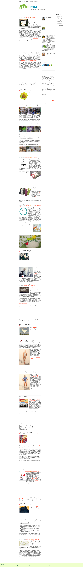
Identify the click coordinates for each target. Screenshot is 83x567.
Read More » (48, 42)
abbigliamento (44, 74)
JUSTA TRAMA (38, 357)
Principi (20, 11)
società (44, 89)
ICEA (29, 405)
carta (54, 78)
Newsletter (36, 1)
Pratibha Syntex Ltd (25, 498)
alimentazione (50, 76)
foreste (52, 82)
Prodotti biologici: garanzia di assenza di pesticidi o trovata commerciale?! (50, 36)
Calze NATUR (22, 538)
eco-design (48, 81)
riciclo (48, 86)
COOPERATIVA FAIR (23, 370)
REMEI (32, 358)
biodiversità (49, 78)
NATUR (33, 540)
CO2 (45, 79)
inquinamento (51, 83)
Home (20, 1)
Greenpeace (23, 60)
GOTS (39, 192)
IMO (35, 196)
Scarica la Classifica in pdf (23, 303)
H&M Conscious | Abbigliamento (25, 250)
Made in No (34, 327)
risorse (53, 86)
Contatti (31, 1)
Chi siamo (27, 1)
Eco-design (33, 17)
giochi (43, 83)
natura (49, 84)
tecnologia (49, 89)
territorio (53, 89)
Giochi (31, 205)
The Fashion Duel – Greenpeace (25, 284)
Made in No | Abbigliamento (24, 324)
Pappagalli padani (50, 44)
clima (43, 79)
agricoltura (44, 75)
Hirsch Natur (33, 158)
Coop (36, 477)
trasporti (44, 90)
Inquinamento (34, 285)
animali (48, 77)
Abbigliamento (32, 251)
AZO (39, 445)
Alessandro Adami (27, 17)
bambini (53, 77)
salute (53, 88)
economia (44, 82)
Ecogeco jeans (22, 503)
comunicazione (50, 79)
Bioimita (23, 1)
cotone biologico (35, 38)
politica (49, 85)
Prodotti (28, 11)
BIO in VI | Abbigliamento (24, 396)
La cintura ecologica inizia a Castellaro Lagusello (50, 17)
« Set (45, 103)
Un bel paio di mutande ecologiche (26, 16)
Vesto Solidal (36, 480)
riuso (51, 88)
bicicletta (44, 78)
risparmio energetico (45, 88)
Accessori (32, 157)
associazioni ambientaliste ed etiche (33, 60)
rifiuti (50, 87)
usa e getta (47, 90)
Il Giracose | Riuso (22, 89)
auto (51, 77)
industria (45, 83)
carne (52, 78)
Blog (24, 11)
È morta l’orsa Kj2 (48, 27)
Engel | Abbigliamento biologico (25, 432)
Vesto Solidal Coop (23, 469)
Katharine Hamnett (34, 478)
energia (49, 82)
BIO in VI (30, 399)
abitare (49, 74)
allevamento (44, 77)
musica (46, 84)
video (50, 90)
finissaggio (34, 447)
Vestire (37, 157)
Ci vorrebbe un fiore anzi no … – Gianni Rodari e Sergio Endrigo (50, 53)
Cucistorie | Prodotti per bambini (25, 204)
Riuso (37, 90)
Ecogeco (37, 506)
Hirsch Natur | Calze (23, 156)
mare (44, 84)
